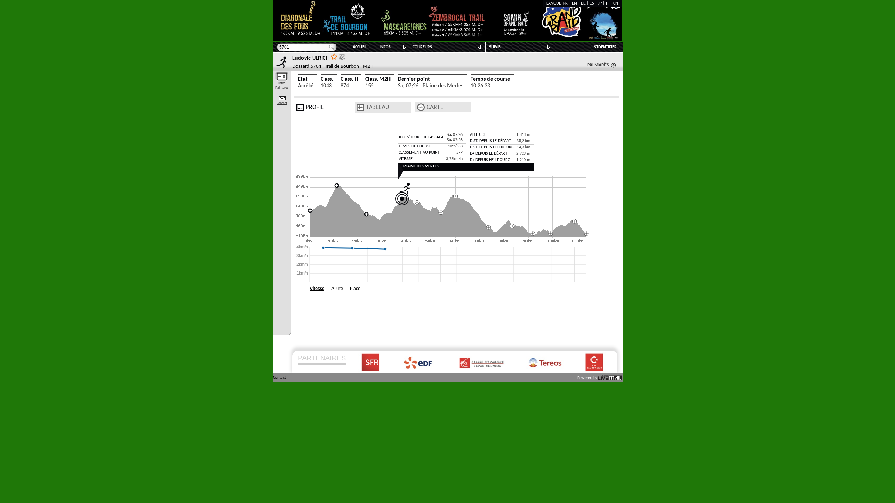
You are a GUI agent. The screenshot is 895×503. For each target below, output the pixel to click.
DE (583, 3)
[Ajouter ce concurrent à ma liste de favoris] (334, 56)
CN (615, 3)
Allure (337, 288)
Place (355, 288)
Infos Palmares (281, 85)
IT (607, 3)
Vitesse (317, 288)
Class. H (349, 79)
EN (574, 3)
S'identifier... (607, 47)
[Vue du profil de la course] (300, 107)
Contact (282, 103)
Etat (303, 79)
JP (600, 3)
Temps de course (490, 79)
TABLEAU (377, 107)
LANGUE (554, 3)
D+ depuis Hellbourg (490, 160)
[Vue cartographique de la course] (421, 107)
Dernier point (414, 79)
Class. (327, 79)
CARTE (435, 107)
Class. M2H (378, 79)
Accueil (360, 47)
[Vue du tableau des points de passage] (360, 107)
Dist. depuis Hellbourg (492, 147)
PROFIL (315, 107)
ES (592, 3)
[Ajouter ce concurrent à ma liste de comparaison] (342, 57)
